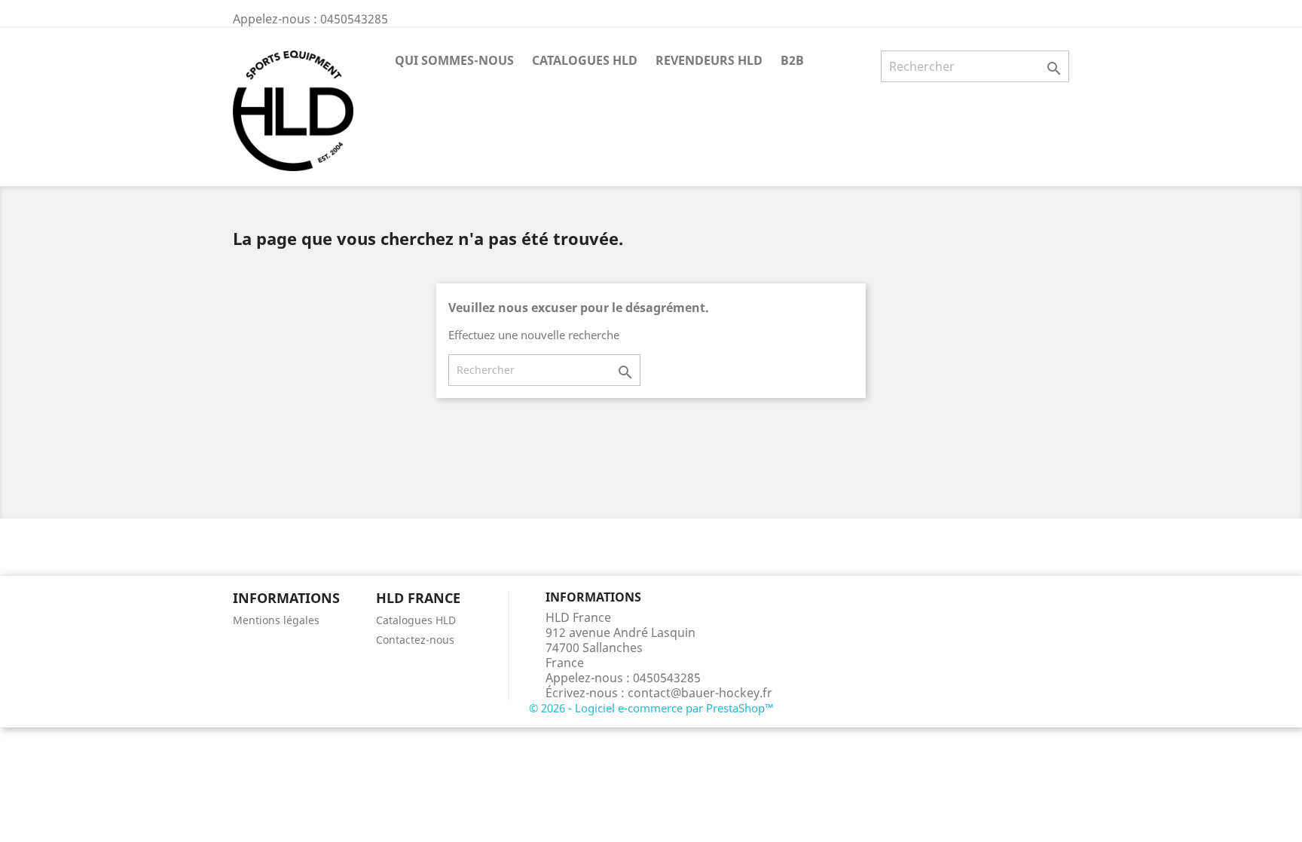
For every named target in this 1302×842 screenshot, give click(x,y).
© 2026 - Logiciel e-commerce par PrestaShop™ (651, 707)
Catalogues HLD (584, 60)
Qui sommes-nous (454, 60)
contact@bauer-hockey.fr (700, 692)
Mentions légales (276, 620)
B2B (792, 60)
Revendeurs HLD (709, 60)
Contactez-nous (415, 639)
